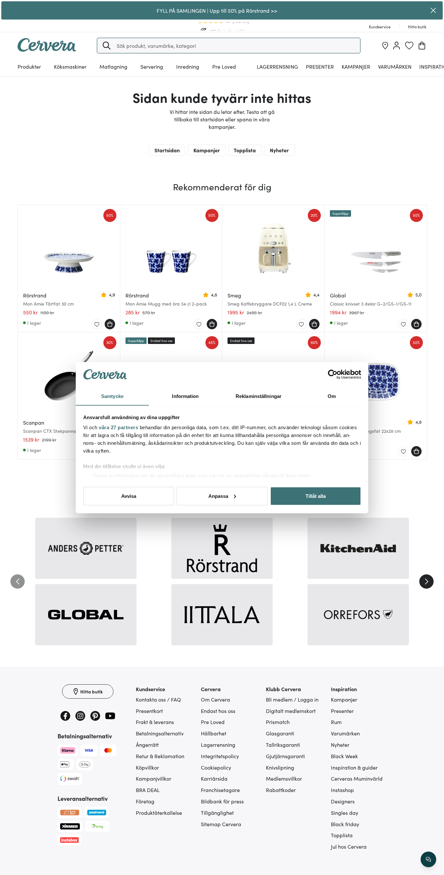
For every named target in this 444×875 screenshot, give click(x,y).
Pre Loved (224, 66)
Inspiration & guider (354, 767)
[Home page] (47, 49)
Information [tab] (185, 396)
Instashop (342, 789)
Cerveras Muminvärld (357, 778)
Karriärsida (214, 778)
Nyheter (279, 150)
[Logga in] (396, 45)
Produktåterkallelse (159, 812)
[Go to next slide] (426, 581)
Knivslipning (280, 767)
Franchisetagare (220, 789)
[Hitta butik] (385, 45)
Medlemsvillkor (284, 778)
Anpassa (218, 496)
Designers (343, 801)
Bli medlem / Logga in (292, 699)
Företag (145, 801)
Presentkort (149, 710)
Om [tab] (332, 396)
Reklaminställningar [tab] (258, 396)
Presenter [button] (320, 66)
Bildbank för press (222, 801)
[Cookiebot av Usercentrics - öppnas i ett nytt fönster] (332, 374)
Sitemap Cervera (221, 823)
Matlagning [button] (113, 66)
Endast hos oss (218, 710)
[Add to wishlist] (96, 324)
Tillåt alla (316, 496)
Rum (336, 721)
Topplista (245, 150)
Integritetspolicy (220, 755)
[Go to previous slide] (17, 581)
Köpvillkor (147, 767)
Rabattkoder (281, 789)
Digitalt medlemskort (291, 710)
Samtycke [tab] (112, 396)
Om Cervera (215, 699)
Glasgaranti (280, 733)
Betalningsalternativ (160, 733)
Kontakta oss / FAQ (158, 699)
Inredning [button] (187, 66)
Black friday (345, 823)
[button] (106, 45)
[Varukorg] (421, 45)
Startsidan (167, 150)
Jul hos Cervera (349, 846)
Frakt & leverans (155, 721)
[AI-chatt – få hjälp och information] (428, 859)
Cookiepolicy (216, 767)
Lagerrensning (277, 66)
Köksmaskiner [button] (70, 66)
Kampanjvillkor (153, 778)
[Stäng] (433, 10)
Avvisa (128, 496)
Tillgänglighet (217, 812)
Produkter (29, 66)
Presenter (342, 710)
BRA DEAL (148, 789)
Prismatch (278, 721)
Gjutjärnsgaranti (285, 755)
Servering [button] (151, 66)
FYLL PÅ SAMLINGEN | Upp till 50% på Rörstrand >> (217, 10)
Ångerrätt (147, 744)
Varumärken (394, 66)
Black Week (344, 755)
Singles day (344, 812)
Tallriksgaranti (283, 744)
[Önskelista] (409, 45)
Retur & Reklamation (160, 755)
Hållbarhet (213, 733)
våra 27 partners (118, 427)
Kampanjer (356, 66)
